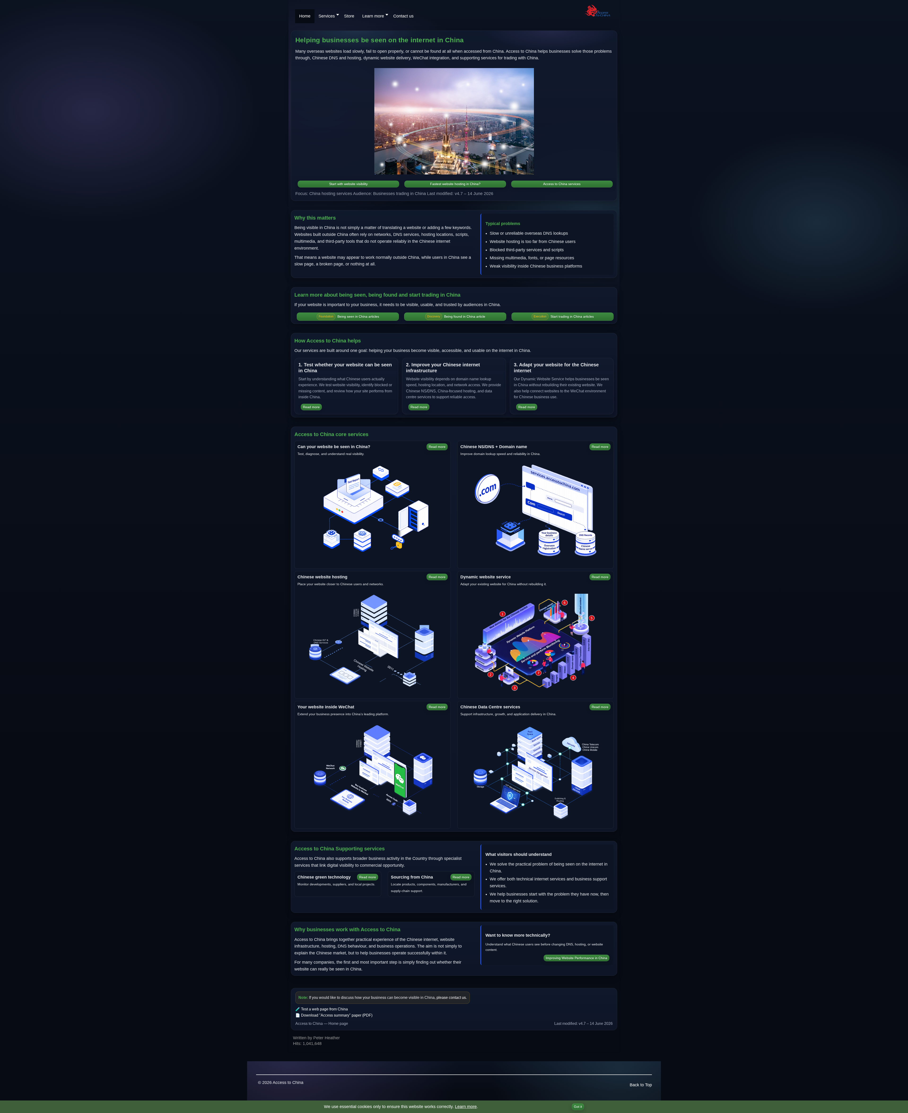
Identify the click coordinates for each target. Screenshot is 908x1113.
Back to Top (641, 1085)
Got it (578, 1107)
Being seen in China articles (349, 316)
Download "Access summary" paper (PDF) (336, 1015)
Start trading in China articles (564, 316)
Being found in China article (456, 316)
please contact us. (452, 998)
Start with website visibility (348, 184)
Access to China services (562, 184)
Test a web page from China (324, 1009)
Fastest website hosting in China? (455, 184)
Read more (311, 407)
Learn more (466, 1106)
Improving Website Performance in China (576, 958)
